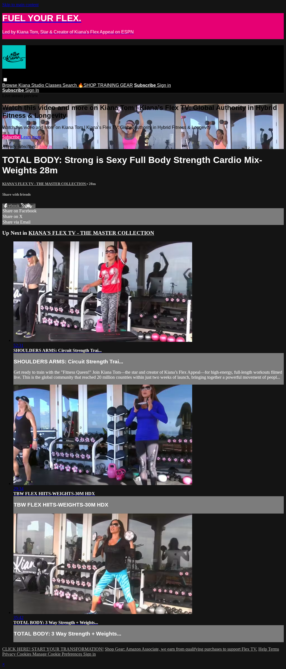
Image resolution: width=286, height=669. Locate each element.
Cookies (24, 654)
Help (263, 649)
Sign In (32, 90)
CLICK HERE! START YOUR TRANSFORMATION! (53, 649)
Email (30, 205)
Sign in (164, 85)
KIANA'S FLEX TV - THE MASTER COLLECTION (44, 184)
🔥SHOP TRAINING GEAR (105, 85)
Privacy (9, 654)
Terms (273, 649)
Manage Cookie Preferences (57, 654)
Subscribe (11, 137)
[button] (5, 79)
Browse (10, 85)
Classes (54, 85)
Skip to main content (20, 4)
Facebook (11, 205)
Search (70, 85)
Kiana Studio (31, 85)
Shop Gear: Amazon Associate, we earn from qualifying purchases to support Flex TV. (181, 649)
